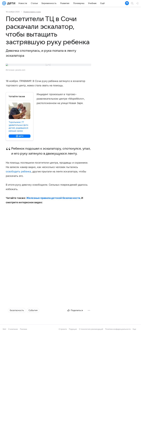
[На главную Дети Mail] (10, 3)
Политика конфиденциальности (118, 426)
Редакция (73, 426)
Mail (4, 426)
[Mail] (4, 3)
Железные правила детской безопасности (53, 197)
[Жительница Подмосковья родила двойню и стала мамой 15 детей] (26, 404)
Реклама (23, 426)
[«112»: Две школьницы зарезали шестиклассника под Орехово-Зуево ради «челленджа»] (26, 360)
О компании (13, 426)
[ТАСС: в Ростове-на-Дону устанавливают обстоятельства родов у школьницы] (114, 404)
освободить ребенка (18, 171)
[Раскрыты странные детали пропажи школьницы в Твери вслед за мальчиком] (70, 360)
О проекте (63, 426)
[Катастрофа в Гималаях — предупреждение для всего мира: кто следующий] (70, 404)
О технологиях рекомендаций (91, 426)
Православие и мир (32, 12)
